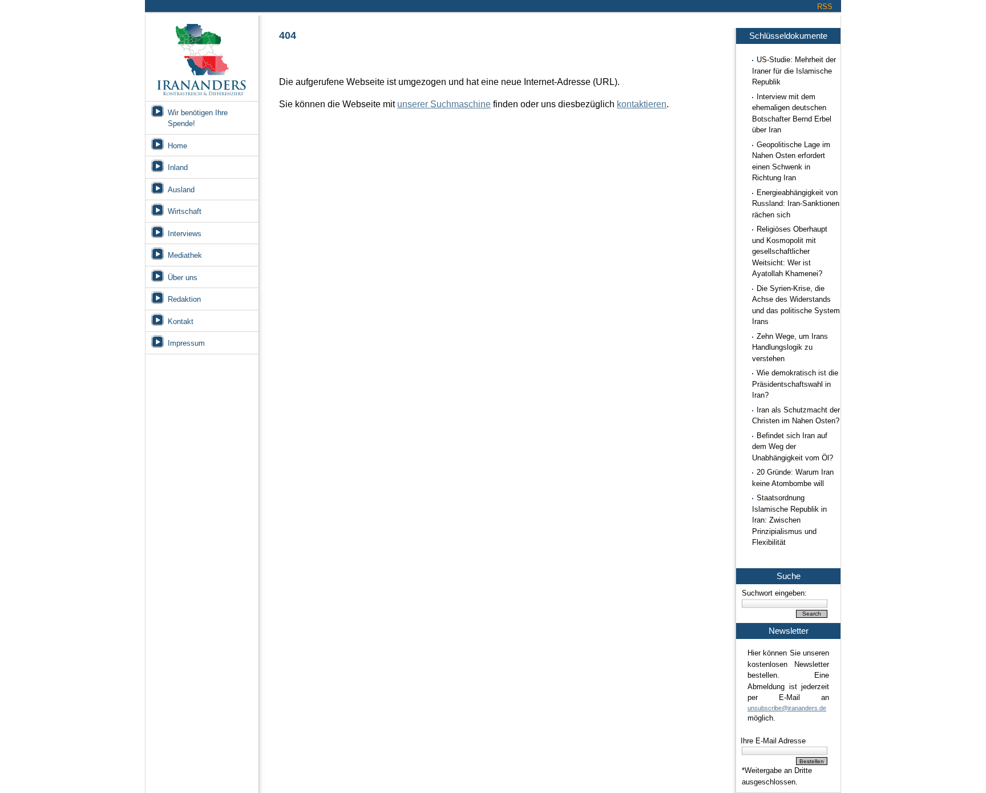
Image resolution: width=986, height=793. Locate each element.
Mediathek (185, 255)
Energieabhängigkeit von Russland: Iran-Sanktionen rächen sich (795, 203)
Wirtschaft (184, 211)
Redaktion (184, 299)
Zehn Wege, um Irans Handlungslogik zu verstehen (790, 347)
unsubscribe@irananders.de (786, 708)
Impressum (186, 343)
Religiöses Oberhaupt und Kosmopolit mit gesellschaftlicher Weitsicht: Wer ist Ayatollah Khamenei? (789, 251)
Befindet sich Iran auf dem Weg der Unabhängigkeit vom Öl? (792, 446)
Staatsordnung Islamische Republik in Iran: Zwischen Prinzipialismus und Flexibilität (789, 520)
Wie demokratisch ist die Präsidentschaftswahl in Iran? (795, 384)
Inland (178, 167)
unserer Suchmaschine (444, 104)
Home (177, 145)
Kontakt (180, 321)
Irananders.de (202, 55)
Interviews (184, 233)
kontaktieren (641, 104)
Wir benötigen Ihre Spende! (198, 118)
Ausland (181, 189)
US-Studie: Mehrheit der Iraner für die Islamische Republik (794, 70)
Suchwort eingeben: (774, 593)
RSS (825, 6)
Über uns (182, 277)
